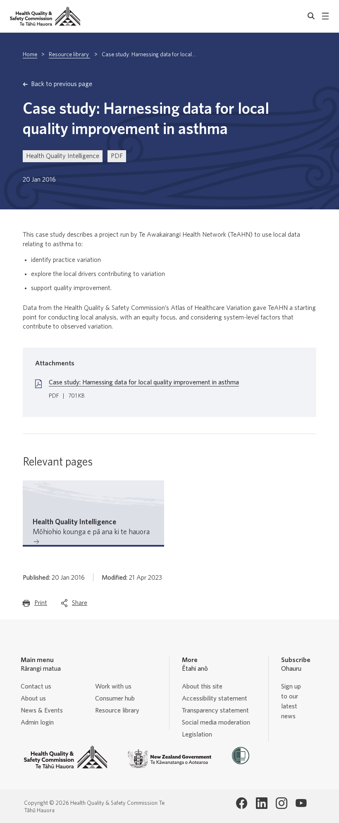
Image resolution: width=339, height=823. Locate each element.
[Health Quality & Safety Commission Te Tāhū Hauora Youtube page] (301, 803)
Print (40, 605)
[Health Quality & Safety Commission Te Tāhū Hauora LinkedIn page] (261, 803)
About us (33, 698)
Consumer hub (115, 698)
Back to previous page (61, 84)
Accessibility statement (214, 698)
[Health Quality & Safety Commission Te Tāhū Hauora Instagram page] (281, 803)
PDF (117, 156)
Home (30, 55)
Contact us (36, 686)
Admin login (37, 722)
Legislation (197, 734)
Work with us (113, 686)
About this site (202, 686)
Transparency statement (215, 710)
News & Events (42, 710)
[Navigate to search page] (311, 16)
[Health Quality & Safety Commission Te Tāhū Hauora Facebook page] (242, 803)
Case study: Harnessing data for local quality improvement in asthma (144, 382)
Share (79, 605)
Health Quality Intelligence (62, 156)
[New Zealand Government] (169, 758)
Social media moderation (216, 722)
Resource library (69, 55)
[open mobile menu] (325, 16)
